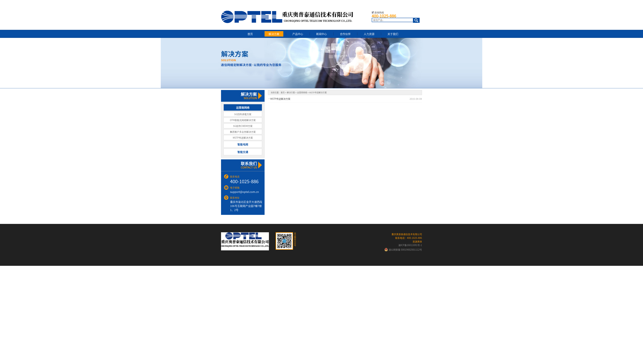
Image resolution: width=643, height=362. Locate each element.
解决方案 (274, 34)
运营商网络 (242, 107)
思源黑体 (417, 241)
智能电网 (242, 144)
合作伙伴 (345, 34)
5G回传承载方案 (242, 114)
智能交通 (242, 152)
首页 (250, 34)
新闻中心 (321, 34)
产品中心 (297, 34)
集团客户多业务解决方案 (243, 131)
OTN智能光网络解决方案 (243, 120)
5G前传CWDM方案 (243, 126)
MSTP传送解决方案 (243, 137)
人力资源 (369, 34)
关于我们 (392, 34)
